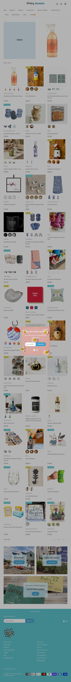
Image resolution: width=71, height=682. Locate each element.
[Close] (47, 329)
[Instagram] (37, 350)
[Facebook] (34, 350)
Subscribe (41, 344)
